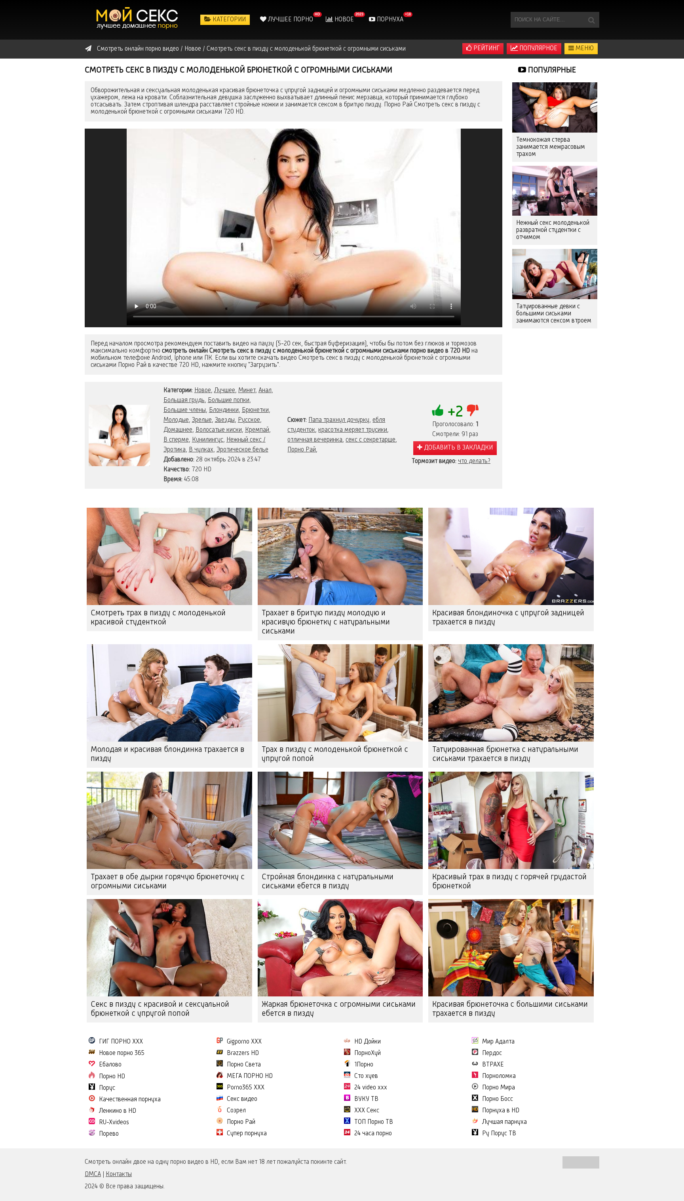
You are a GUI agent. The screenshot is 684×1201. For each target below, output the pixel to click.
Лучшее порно (289, 20)
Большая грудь (184, 400)
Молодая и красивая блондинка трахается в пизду (167, 754)
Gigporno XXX (244, 1042)
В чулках (201, 450)
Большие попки (228, 400)
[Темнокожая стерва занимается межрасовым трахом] (554, 107)
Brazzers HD (243, 1053)
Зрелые (202, 420)
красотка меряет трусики (352, 430)
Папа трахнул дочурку (338, 420)
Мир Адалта (498, 1042)
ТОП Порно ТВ (373, 1122)
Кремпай (257, 430)
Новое (343, 20)
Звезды (225, 420)
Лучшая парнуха (504, 1122)
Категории (228, 20)
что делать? (474, 461)
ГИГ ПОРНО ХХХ (121, 1042)
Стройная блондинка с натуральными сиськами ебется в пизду (327, 881)
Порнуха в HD (500, 1111)
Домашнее (177, 430)
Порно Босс (497, 1099)
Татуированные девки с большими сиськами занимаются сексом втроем (553, 314)
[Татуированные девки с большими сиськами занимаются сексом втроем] (554, 274)
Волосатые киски (219, 430)
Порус (107, 1088)
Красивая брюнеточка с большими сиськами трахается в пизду (510, 1009)
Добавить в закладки (457, 448)
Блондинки (224, 410)
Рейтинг (486, 49)
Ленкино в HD (117, 1111)
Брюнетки (255, 410)
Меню (584, 49)
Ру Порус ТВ (499, 1134)
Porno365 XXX (245, 1088)
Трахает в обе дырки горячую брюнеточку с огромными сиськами (168, 881)
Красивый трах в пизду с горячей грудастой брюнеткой (509, 881)
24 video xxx (370, 1088)
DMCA (93, 1174)
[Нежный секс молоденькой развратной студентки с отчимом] (554, 191)
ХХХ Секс (366, 1111)
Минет (246, 390)
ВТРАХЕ (493, 1065)
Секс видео (242, 1099)
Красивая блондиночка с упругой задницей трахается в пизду (508, 617)
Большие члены (184, 410)
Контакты (119, 1174)
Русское (249, 420)
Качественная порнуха (130, 1100)
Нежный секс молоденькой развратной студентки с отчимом (552, 230)
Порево (109, 1134)
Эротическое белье (242, 450)
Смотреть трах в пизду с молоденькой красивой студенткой (158, 617)
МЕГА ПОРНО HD (250, 1076)
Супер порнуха (247, 1134)
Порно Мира (498, 1088)
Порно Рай (301, 450)
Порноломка (499, 1076)
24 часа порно (373, 1134)
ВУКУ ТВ (366, 1099)
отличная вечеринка (314, 440)
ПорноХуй (367, 1053)
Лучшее (224, 390)
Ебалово (110, 1065)
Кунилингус (207, 440)
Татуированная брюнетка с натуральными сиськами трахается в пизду (505, 754)
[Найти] (591, 20)
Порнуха (389, 20)
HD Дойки (367, 1042)
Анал (265, 390)
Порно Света (244, 1065)
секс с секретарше (370, 440)
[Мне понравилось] (438, 410)
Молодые (176, 420)
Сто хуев (366, 1076)
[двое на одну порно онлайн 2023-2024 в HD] (138, 20)
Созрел (236, 1111)
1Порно (363, 1065)
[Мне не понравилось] (473, 410)
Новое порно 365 (121, 1053)
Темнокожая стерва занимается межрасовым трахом (550, 147)
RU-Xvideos (114, 1122)
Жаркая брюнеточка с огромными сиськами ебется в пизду (339, 1009)
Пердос (492, 1053)
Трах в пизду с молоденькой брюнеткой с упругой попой (335, 754)
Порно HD (112, 1077)
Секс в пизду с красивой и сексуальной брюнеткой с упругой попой (160, 1009)
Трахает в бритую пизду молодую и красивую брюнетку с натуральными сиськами (326, 622)
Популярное (537, 49)
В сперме (176, 440)
